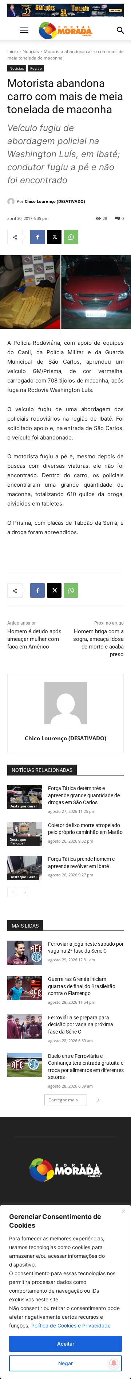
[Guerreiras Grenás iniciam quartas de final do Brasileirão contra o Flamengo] (24, 988)
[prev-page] (11, 892)
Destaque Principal (17, 841)
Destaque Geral (23, 806)
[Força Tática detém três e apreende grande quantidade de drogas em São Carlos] (24, 797)
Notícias (31, 51)
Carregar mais (63, 1100)
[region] (65, 1292)
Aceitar (65, 1344)
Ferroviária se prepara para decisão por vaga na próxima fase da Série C (80, 1025)
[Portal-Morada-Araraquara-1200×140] (65, 10)
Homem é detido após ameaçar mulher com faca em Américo (34, 639)
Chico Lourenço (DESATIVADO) (55, 201)
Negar (65, 1363)
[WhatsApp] (71, 237)
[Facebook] (37, 237)
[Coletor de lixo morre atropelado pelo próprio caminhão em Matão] (24, 834)
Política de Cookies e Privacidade (71, 1325)
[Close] (123, 1211)
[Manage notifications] (114, 1363)
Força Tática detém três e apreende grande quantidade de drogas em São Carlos (84, 795)
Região (36, 68)
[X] (54, 237)
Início (12, 51)
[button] (12, 30)
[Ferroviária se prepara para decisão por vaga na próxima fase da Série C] (24, 1026)
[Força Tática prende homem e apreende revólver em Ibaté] (24, 868)
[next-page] (23, 892)
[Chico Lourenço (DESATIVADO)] (12, 201)
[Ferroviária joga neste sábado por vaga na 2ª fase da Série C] (24, 953)
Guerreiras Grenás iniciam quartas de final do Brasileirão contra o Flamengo (81, 986)
